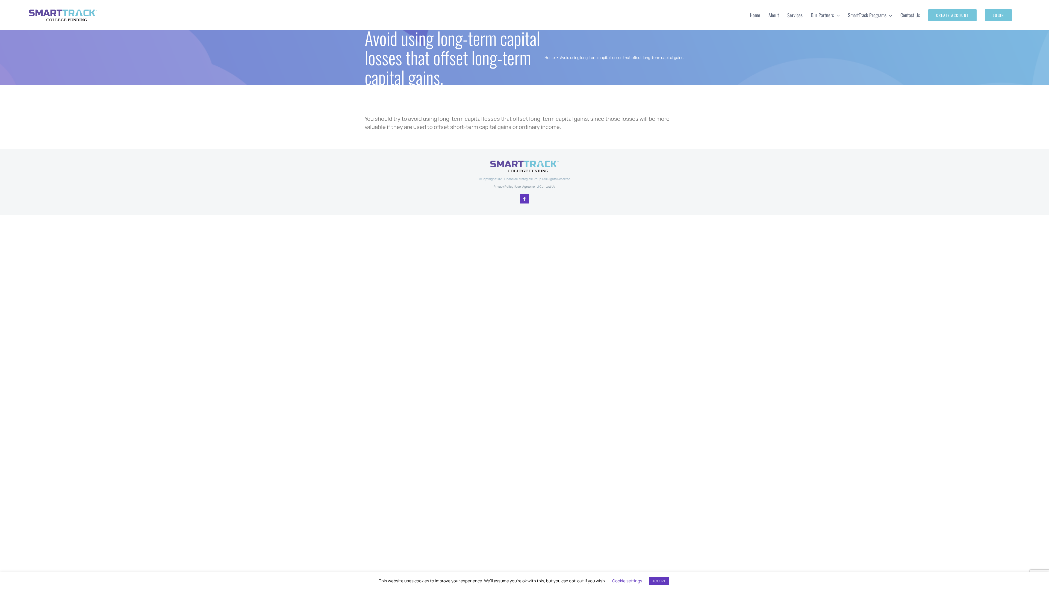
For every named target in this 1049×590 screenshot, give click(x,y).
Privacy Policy (503, 186)
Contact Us (547, 186)
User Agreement (526, 186)
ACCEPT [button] (659, 581)
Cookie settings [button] (627, 581)
